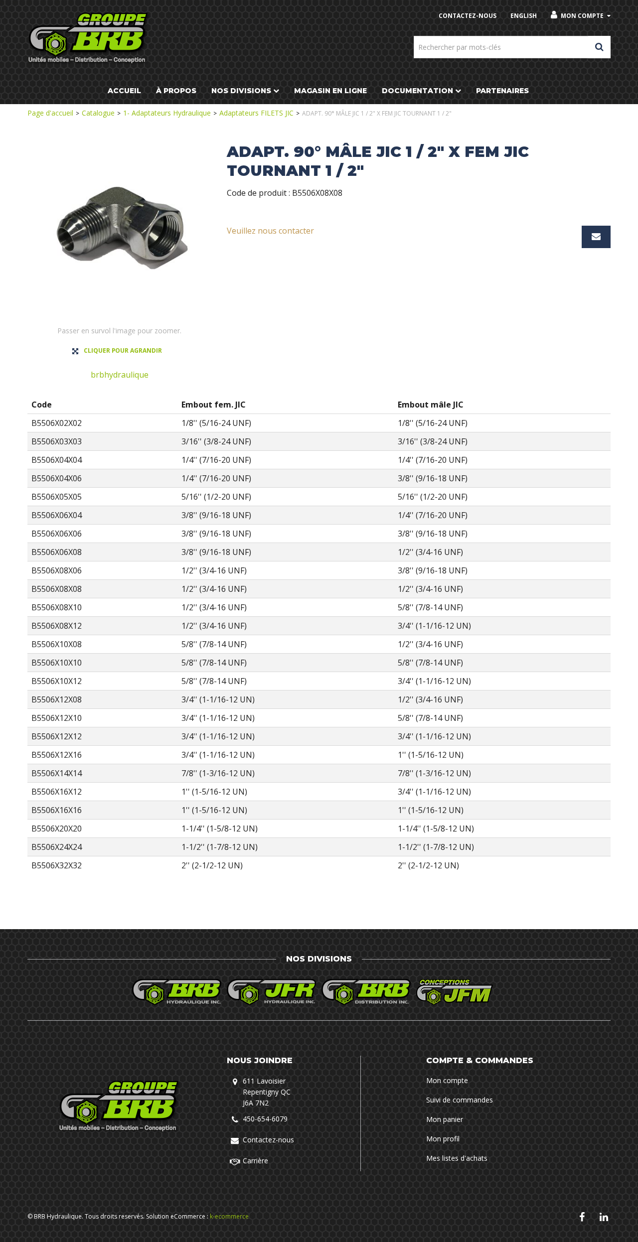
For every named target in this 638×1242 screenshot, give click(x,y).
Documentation (417, 90)
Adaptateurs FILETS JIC (256, 113)
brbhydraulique (120, 374)
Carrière (255, 1160)
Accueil (124, 90)
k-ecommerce (229, 1216)
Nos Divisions (241, 90)
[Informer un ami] (596, 237)
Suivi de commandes (459, 1099)
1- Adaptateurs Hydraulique (167, 113)
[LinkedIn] (604, 1216)
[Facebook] (582, 1216)
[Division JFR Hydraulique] (272, 992)
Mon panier (444, 1119)
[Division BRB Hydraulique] (177, 992)
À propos (176, 90)
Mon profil (443, 1138)
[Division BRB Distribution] (366, 992)
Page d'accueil (50, 113)
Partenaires (502, 90)
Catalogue (98, 113)
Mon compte (582, 15)
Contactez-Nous (467, 15)
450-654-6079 (265, 1118)
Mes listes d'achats (456, 1158)
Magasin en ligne (330, 90)
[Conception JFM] (461, 992)
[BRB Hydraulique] (89, 38)
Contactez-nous (268, 1139)
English (523, 15)
